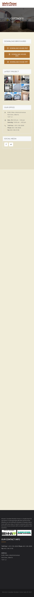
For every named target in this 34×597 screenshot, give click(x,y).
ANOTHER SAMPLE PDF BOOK (18, 451)
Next (7, 318)
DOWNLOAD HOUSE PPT (19, 62)
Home (13, 22)
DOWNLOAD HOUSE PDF (18, 48)
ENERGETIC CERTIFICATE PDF (18, 443)
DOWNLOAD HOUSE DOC (18, 55)
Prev (4, 318)
